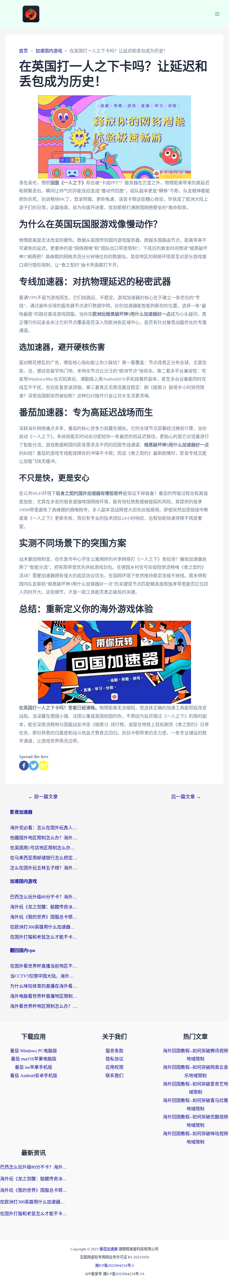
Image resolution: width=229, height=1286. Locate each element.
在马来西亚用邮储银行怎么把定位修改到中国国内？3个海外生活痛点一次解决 (43, 857)
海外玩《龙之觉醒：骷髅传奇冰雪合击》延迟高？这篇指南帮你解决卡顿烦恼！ (43, 907)
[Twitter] (34, 765)
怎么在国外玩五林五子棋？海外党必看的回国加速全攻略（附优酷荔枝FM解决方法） (43, 868)
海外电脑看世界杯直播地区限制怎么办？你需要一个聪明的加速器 (43, 996)
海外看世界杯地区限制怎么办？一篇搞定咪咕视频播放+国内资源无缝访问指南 (43, 1006)
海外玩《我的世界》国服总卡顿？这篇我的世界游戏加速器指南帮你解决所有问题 (43, 917)
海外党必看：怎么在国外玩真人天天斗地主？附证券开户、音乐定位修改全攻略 (43, 827)
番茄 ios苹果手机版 (33, 1067)
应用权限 (114, 1067)
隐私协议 (114, 1059)
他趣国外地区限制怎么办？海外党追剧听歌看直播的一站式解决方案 (43, 837)
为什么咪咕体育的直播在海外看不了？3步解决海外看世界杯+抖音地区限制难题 (43, 986)
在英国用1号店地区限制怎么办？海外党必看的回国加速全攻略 (43, 847)
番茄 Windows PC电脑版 (33, 1050)
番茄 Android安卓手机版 (33, 1075)
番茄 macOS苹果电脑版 (33, 1059)
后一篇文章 (186, 796)
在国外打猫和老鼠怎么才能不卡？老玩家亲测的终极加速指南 (43, 937)
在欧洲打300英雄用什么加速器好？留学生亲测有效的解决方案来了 (43, 927)
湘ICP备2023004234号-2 (114, 1265)
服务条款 (114, 1050)
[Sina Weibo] (43, 765)
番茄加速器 (108, 1249)
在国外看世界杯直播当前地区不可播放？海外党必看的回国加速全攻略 (43, 966)
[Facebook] (24, 765)
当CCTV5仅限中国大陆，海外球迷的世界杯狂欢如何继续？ (43, 976)
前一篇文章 (43, 796)
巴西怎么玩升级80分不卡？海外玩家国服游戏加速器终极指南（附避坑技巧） (43, 897)
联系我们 (114, 1075)
